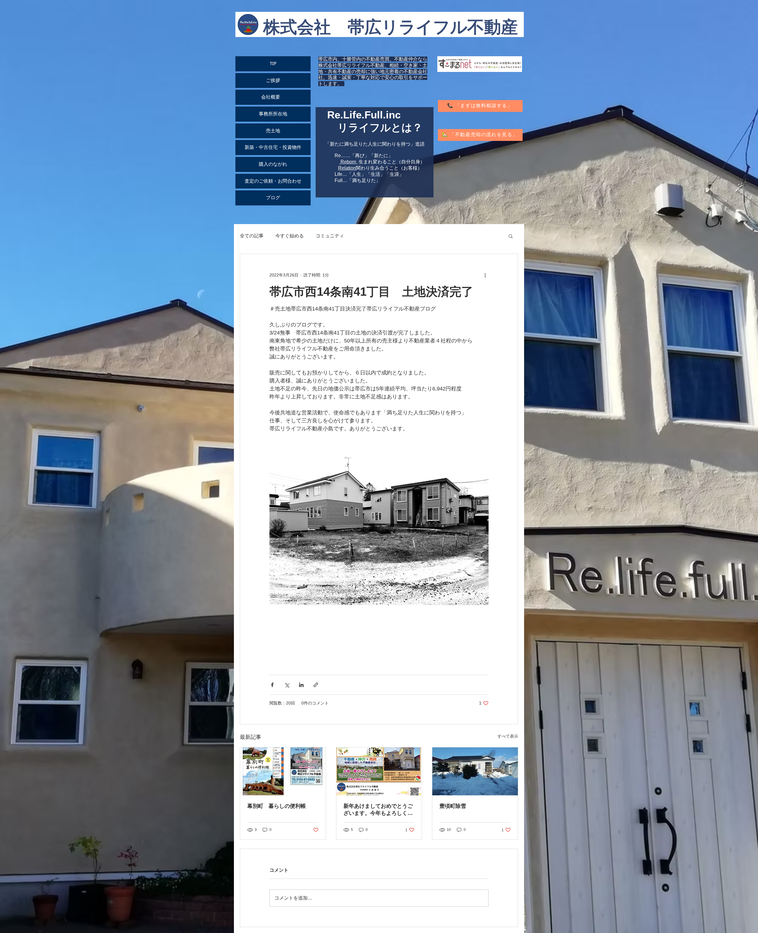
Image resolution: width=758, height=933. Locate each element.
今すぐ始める (289, 235)
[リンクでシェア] (316, 685)
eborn (350, 161)
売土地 (273, 130)
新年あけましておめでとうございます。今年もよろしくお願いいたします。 (378, 810)
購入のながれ (273, 164)
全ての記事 (252, 235)
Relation (347, 167)
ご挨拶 (273, 80)
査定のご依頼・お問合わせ (273, 181)
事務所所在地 (273, 114)
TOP (273, 63)
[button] (510, 236)
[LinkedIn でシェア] (301, 685)
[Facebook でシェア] (272, 685)
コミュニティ (330, 235)
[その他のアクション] (485, 275)
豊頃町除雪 (452, 806)
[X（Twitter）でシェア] (287, 685)
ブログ (273, 197)
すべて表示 (507, 736)
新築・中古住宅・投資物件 (273, 147)
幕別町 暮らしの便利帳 (276, 806)
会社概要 (273, 97)
